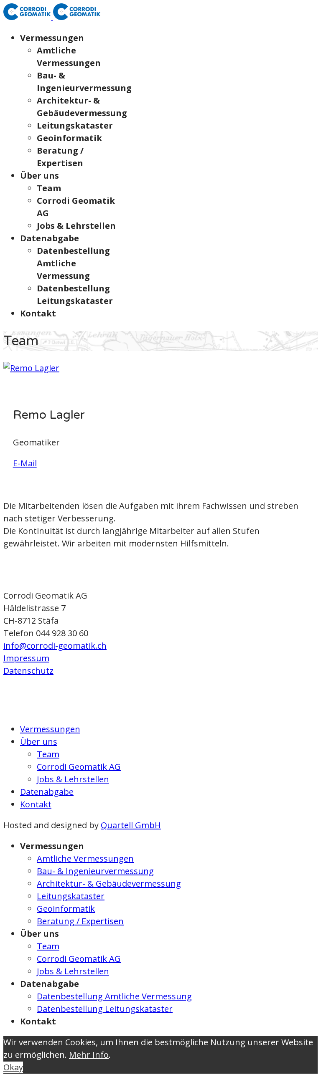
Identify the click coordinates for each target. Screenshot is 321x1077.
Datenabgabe (49, 238)
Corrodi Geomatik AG (79, 766)
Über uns (39, 175)
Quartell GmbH (131, 825)
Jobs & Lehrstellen (76, 225)
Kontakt (38, 313)
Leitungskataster (75, 125)
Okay (13, 1067)
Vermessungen (52, 37)
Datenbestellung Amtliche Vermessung (73, 263)
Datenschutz (28, 670)
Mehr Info (89, 1054)
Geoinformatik (69, 138)
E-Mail (25, 463)
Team (49, 188)
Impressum (26, 658)
